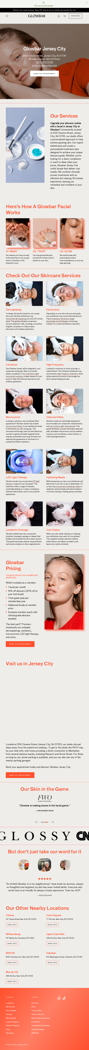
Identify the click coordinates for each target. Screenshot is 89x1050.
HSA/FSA (35, 1033)
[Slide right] (51, 822)
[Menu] (7, 16)
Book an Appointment (44, 74)
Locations (9, 1003)
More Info (12, 924)
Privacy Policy (36, 1011)
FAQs (33, 1007)
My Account (10, 1007)
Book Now (75, 16)
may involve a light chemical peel (62, 426)
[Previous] (18, 865)
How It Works (11, 1011)
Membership (11, 1018)
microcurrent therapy (14, 426)
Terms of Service (37, 1014)
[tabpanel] (44, 802)
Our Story (35, 1003)
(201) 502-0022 (44, 62)
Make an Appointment (20, 775)
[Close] (87, 2)
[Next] (70, 865)
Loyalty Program (12, 1022)
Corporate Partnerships (40, 1026)
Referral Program (12, 1026)
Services (9, 1014)
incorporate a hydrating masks (68, 487)
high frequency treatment (67, 374)
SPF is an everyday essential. (43, 5)
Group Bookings (37, 1029)
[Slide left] (37, 822)
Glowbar (14, 1044)
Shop (8, 1029)
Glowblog (9, 1033)
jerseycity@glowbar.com (44, 65)
